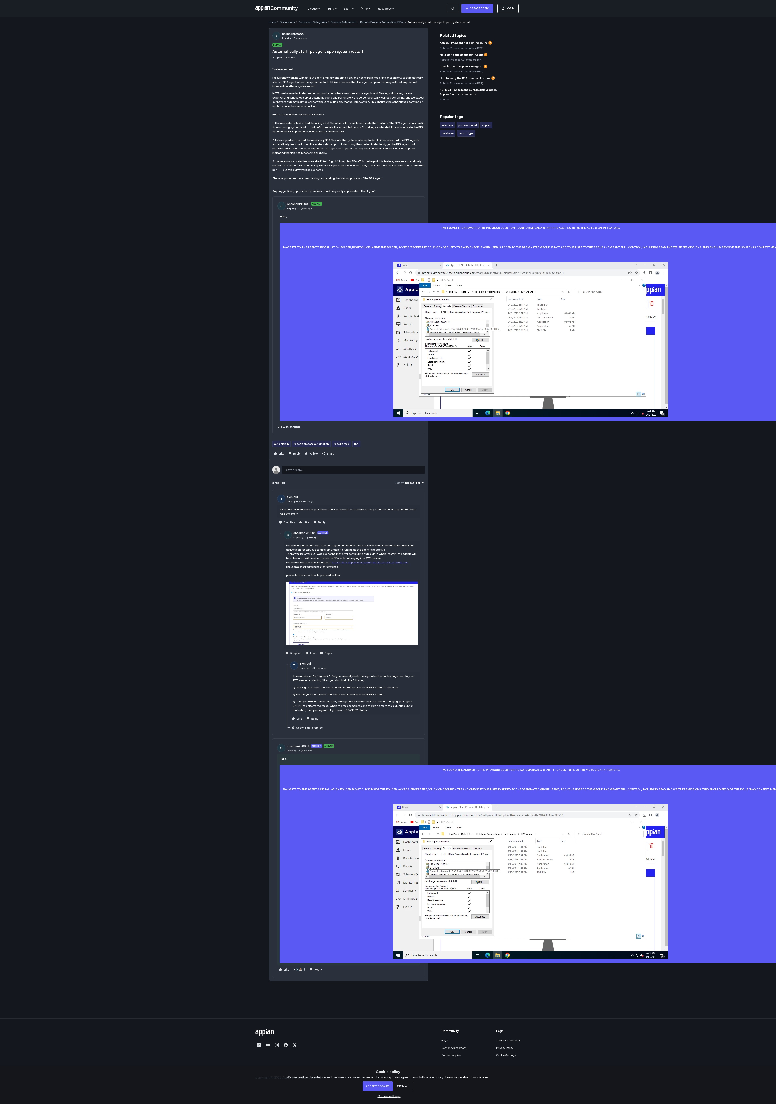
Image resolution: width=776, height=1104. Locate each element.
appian (486, 125)
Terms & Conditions (508, 1040)
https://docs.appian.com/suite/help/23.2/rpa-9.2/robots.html (370, 562)
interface (447, 125)
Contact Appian (451, 1055)
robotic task (341, 444)
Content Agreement (453, 1048)
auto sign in (281, 444)
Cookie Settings (506, 1055)
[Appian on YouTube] (268, 1045)
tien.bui (292, 497)
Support (366, 8)
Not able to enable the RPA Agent (461, 54)
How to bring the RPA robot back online (465, 78)
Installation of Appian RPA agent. (461, 66)
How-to (444, 99)
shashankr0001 (293, 34)
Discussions (287, 22)
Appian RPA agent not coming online (464, 43)
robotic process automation (311, 444)
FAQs (444, 1040)
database (448, 133)
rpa (356, 444)
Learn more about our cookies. (467, 1077)
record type (466, 133)
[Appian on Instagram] (276, 1045)
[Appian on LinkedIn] (259, 1045)
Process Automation (343, 22)
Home (272, 22)
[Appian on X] (294, 1045)
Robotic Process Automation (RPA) (382, 22)
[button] (477, 8)
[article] (348, 510)
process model (467, 125)
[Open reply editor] (348, 469)
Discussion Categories (313, 22)
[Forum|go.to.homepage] (276, 8)
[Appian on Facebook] (285, 1045)
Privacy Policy (504, 1048)
